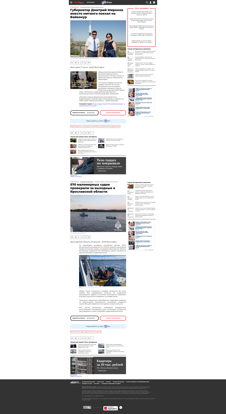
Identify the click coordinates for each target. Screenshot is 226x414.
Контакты (96, 383)
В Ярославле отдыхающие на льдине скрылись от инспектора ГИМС (115, 346)
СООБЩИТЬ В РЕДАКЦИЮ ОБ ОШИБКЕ (111, 383)
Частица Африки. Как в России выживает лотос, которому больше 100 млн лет (144, 58)
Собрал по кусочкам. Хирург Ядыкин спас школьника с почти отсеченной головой (145, 209)
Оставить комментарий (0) (113, 112)
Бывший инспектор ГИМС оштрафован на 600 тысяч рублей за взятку (115, 351)
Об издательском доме (88, 381)
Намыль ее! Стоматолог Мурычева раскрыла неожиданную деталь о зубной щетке (144, 215)
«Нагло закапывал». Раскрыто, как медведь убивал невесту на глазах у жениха (145, 70)
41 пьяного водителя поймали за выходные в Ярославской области (141, 34)
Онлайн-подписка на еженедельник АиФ (137, 381)
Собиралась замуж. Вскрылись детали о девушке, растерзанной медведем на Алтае (144, 192)
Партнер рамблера (97, 407)
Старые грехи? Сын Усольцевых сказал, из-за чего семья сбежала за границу (145, 64)
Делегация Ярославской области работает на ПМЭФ (115, 145)
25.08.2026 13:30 (74, 181)
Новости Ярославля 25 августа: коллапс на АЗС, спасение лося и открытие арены (141, 13)
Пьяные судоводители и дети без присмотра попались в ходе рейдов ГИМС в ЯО (87, 346)
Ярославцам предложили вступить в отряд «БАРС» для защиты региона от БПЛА (141, 27)
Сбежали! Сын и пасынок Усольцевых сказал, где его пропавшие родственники (145, 204)
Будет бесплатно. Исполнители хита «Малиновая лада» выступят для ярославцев (141, 20)
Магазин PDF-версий (118, 381)
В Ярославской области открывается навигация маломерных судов (84, 351)
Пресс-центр (100, 381)
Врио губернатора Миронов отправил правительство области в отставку (87, 152)
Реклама (108, 381)
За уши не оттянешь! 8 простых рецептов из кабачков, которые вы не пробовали (145, 82)
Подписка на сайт (87, 383)
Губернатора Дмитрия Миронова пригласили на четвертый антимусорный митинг (87, 146)
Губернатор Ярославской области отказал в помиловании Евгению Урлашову (87, 140)
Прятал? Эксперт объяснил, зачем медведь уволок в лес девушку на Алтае (144, 198)
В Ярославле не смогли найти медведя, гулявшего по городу (142, 41)
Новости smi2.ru (76, 176)
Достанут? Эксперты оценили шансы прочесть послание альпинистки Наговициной (145, 53)
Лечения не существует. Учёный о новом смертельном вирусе (144, 75)
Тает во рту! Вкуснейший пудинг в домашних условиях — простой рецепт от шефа (144, 186)
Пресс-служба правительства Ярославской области (84, 58)
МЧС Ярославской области (77, 233)
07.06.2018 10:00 (74, 7)
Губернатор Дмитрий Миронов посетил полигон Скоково (114, 139)
